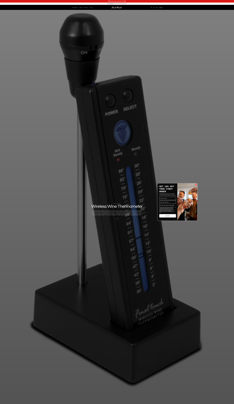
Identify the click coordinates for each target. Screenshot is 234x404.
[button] (151, 7)
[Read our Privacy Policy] (115, 207)
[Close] (135, 184)
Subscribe (107, 215)
